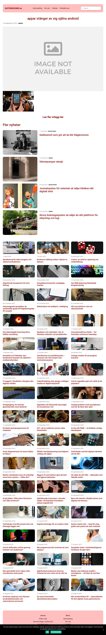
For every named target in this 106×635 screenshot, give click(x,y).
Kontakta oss (64, 8)
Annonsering (37, 8)
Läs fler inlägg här (53, 117)
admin (20, 23)
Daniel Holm (52, 131)
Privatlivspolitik (55, 632)
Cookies (55, 8)
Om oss (47, 8)
